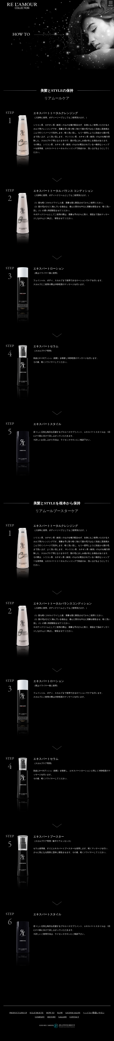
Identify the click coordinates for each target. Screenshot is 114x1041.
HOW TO (50, 1013)
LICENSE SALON (72, 1013)
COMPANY (39, 1017)
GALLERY (62, 1017)
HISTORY (51, 1017)
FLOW (60, 1013)
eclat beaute (36, 1013)
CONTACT (74, 1017)
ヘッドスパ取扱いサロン (93, 1013)
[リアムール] (22, 6)
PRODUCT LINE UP (18, 1013)
